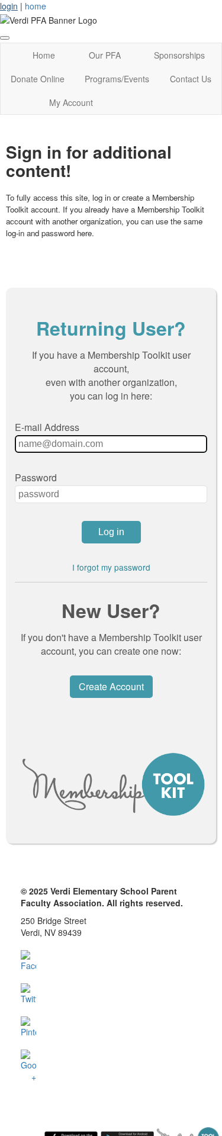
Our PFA (105, 55)
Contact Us (190, 79)
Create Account (111, 686)
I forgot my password (111, 567)
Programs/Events (117, 79)
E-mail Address (47, 427)
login (9, 6)
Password (36, 477)
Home (44, 55)
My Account (71, 102)
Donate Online (38, 79)
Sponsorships (179, 55)
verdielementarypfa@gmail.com (80, 944)
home (35, 6)
